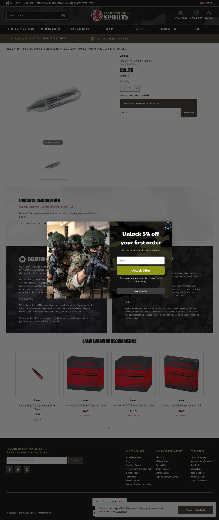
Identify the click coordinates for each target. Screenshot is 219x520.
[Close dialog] (168, 225)
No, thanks (141, 291)
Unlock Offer (140, 270)
